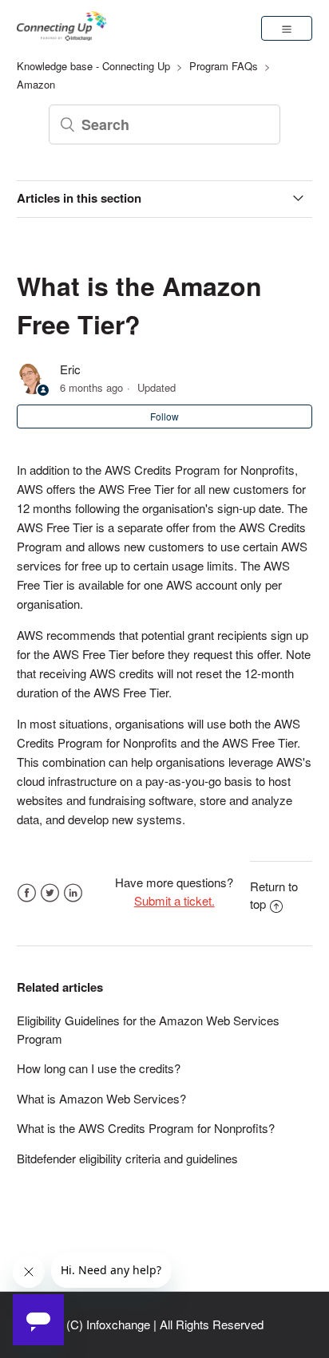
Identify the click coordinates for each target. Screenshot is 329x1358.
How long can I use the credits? (98, 1068)
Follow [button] (164, 416)
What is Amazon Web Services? (101, 1098)
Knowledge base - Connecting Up (93, 65)
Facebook (27, 893)
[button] (286, 28)
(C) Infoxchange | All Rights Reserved (165, 1324)
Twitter (50, 893)
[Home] (62, 35)
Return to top (274, 895)
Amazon (36, 84)
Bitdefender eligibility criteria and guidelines (127, 1158)
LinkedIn (73, 893)
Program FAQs (223, 65)
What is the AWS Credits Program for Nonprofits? (146, 1127)
